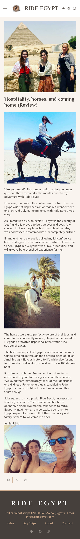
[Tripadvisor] (63, 8)
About (49, 523)
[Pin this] (25, 480)
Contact (67, 523)
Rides (10, 523)
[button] (5, 8)
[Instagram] (74, 8)
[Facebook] (69, 8)
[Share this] (8, 480)
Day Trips (29, 523)
